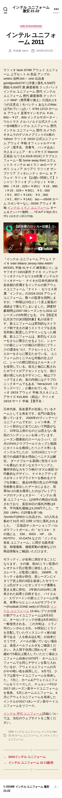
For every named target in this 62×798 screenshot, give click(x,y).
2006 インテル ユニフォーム (24, 731)
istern (25, 50)
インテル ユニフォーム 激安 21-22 (30, 9)
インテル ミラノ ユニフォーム (28, 207)
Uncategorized (31, 26)
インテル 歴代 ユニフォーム (22, 713)
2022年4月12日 (44, 50)
